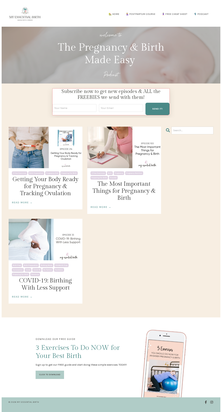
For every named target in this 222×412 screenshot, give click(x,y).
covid (28, 270)
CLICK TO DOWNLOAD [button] (49, 375)
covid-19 (36, 270)
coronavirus (18, 270)
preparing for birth (69, 173)
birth (110, 173)
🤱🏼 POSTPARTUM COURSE (140, 14)
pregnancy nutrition (134, 173)
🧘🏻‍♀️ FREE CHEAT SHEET (174, 14)
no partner (47, 270)
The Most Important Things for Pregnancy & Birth (124, 191)
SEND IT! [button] (157, 108)
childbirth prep (61, 265)
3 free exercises (19, 173)
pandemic (59, 270)
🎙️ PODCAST (201, 14)
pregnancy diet (52, 173)
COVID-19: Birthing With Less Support (45, 284)
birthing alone (46, 265)
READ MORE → (22, 202)
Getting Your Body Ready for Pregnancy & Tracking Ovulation (45, 186)
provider (113, 178)
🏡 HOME (114, 14)
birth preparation (36, 173)
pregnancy (119, 173)
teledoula (35, 274)
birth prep (17, 265)
